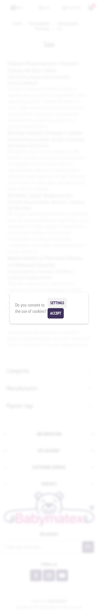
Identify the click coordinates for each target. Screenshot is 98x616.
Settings (57, 302)
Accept (55, 313)
